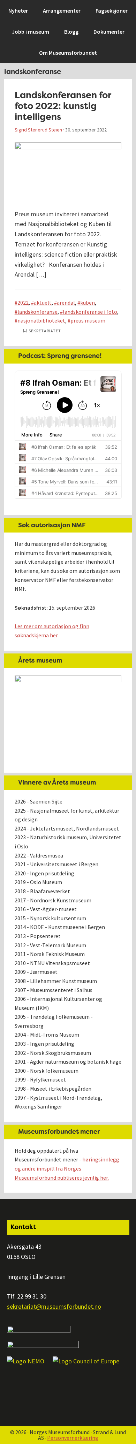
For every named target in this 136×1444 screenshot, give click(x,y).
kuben (87, 302)
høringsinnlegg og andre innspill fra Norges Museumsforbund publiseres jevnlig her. (67, 1168)
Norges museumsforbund (43, 9)
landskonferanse (37, 311)
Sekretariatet (45, 330)
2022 (23, 302)
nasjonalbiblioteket (41, 320)
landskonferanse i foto (90, 311)
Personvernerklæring (72, 1437)
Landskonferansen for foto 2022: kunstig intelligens (63, 106)
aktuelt (43, 302)
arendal (66, 302)
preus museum (87, 320)
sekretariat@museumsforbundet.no (54, 1306)
